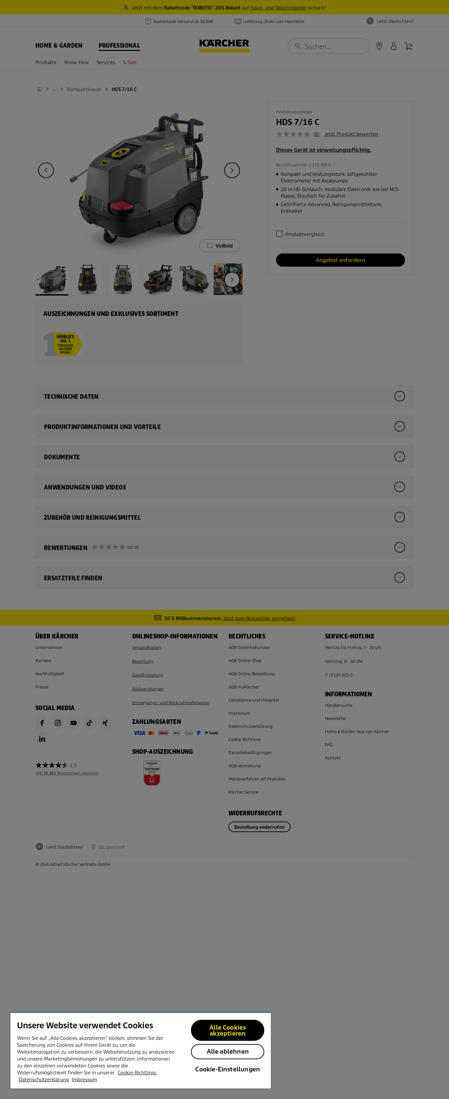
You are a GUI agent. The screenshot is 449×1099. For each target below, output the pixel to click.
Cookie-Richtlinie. (137, 1073)
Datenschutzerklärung (44, 1080)
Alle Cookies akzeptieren (227, 1030)
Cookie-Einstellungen (227, 1069)
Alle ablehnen (228, 1051)
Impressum (84, 1080)
